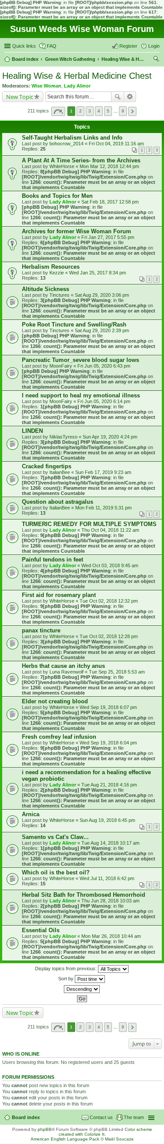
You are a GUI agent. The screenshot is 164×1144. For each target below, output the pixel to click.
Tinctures (59, 295)
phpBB (45, 1129)
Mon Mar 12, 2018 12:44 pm (109, 166)
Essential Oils (40, 930)
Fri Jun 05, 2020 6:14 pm (103, 401)
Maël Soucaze (119, 1139)
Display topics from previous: (66, 968)
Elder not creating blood (55, 701)
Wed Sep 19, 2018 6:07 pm (108, 707)
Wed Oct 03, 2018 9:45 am (109, 565)
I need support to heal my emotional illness (81, 395)
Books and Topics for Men (57, 196)
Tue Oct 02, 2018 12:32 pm (109, 601)
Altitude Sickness (45, 289)
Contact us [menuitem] (101, 1117)
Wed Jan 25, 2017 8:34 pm (97, 272)
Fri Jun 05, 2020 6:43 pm (103, 365)
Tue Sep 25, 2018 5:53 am (117, 671)
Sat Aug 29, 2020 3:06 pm (102, 295)
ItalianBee (59, 472)
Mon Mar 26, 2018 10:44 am (111, 936)
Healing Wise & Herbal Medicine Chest (77, 76)
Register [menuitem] (128, 46)
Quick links (24, 46)
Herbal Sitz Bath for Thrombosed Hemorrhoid (83, 894)
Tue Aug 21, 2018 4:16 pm (109, 784)
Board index (26, 1117)
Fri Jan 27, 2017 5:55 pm (107, 237)
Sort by (66, 978)
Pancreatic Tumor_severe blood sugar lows (80, 360)
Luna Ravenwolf (66, 671)
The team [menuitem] (134, 1117)
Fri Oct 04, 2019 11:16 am (116, 143)
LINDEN (32, 431)
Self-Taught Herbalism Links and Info (72, 137)
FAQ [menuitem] (51, 46)
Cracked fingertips (46, 466)
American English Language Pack (65, 1139)
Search (117, 96)
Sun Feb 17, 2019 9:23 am (103, 472)
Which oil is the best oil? (56, 872)
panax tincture (41, 630)
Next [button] (132, 111)
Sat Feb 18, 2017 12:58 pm (110, 201)
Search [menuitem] (156, 59)
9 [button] (123, 111)
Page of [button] (58, 111)
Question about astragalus (57, 501)
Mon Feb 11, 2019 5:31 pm (103, 507)
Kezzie (56, 272)
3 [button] (89, 111)
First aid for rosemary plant (59, 595)
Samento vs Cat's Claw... (55, 837)
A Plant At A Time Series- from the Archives (81, 160)
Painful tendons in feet (52, 559)
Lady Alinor (77, 85)
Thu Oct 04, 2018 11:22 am (110, 530)
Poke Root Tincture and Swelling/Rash (74, 324)
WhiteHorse (61, 166)
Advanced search (130, 96)
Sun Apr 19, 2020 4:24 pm (110, 436)
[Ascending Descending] (82, 989)
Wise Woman (46, 85)
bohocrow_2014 (66, 143)
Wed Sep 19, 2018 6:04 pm (108, 742)
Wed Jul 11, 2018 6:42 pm (107, 878)
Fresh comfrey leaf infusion (59, 736)
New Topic (19, 97)
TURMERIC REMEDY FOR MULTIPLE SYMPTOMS (89, 524)
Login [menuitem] (154, 46)
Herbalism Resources (51, 266)
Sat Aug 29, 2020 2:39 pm (102, 330)
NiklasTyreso (63, 436)
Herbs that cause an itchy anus (63, 666)
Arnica (30, 814)
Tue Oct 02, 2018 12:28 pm (109, 636)
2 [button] (80, 111)
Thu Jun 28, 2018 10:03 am (110, 900)
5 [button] (108, 111)
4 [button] (99, 111)
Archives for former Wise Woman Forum (76, 231)
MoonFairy (60, 365)
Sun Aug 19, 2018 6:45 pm (107, 820)
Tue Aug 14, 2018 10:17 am (110, 843)
